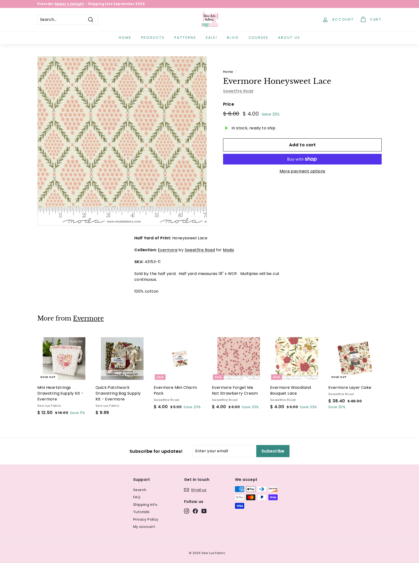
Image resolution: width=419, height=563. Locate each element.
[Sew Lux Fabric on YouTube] (204, 511)
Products (153, 37)
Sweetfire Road (238, 91)
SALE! (211, 37)
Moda (228, 250)
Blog (233, 37)
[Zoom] (122, 140)
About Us (289, 37)
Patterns (185, 37)
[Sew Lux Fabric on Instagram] (186, 511)
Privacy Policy (145, 519)
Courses (259, 37)
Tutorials (141, 511)
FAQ (136, 497)
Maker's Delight (69, 3)
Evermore (167, 250)
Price (228, 104)
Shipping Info (145, 504)
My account (144, 526)
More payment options (302, 171)
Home (125, 37)
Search (139, 489)
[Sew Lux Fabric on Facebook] (195, 511)
